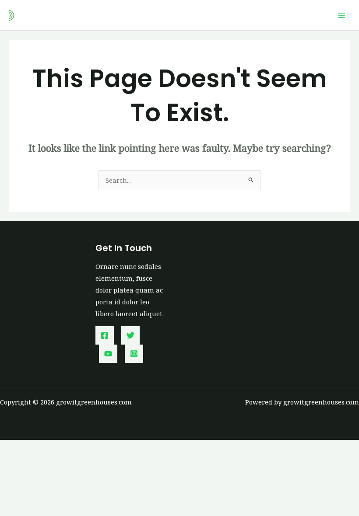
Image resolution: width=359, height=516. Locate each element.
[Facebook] (104, 335)
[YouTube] (108, 354)
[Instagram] (134, 354)
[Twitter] (130, 335)
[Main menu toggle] (341, 15)
